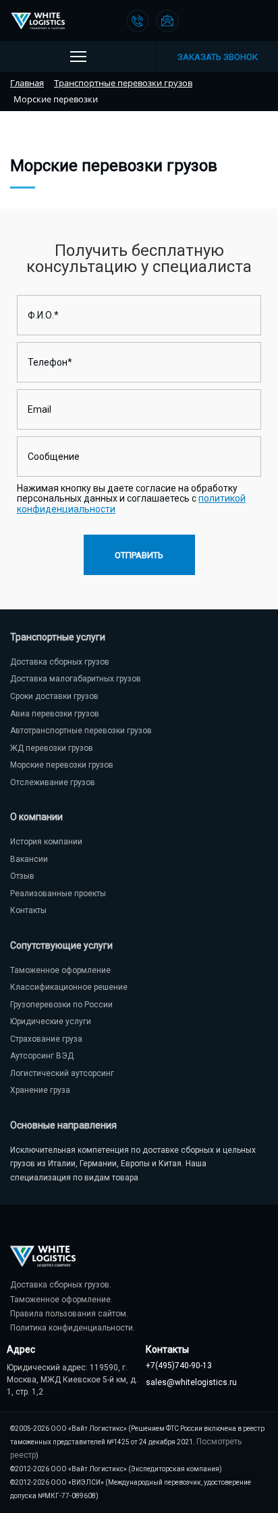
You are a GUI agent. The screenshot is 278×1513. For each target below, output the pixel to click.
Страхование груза (46, 1039)
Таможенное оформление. (61, 1299)
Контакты (28, 910)
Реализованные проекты (58, 893)
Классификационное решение (69, 987)
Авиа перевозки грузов (54, 713)
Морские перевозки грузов (61, 765)
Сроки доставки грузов (54, 696)
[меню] (78, 56)
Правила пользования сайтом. (69, 1313)
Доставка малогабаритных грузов (75, 678)
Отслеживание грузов (52, 782)
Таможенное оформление (60, 970)
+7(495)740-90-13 (179, 1365)
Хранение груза (40, 1090)
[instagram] (256, 20)
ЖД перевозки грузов (51, 748)
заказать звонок (217, 57)
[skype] (197, 20)
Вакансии (29, 859)
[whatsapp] (226, 20)
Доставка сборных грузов (59, 662)
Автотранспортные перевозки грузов (81, 730)
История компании (46, 841)
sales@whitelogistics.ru (191, 1382)
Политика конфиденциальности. (72, 1328)
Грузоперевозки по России (61, 1004)
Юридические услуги (50, 1021)
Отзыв (22, 876)
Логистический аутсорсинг (62, 1073)
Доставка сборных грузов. (60, 1284)
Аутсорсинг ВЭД (42, 1056)
